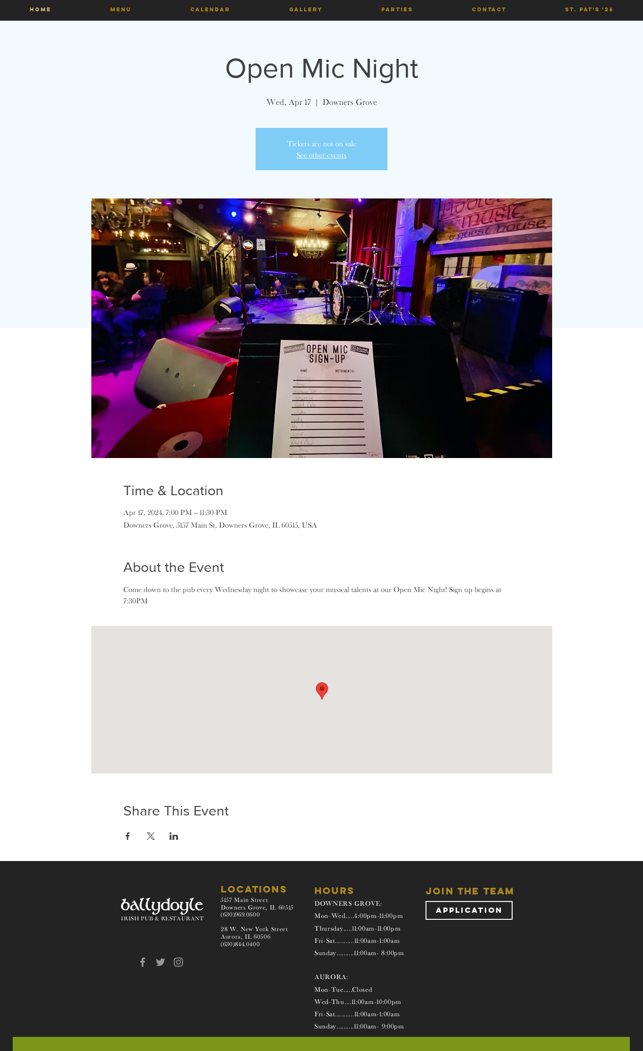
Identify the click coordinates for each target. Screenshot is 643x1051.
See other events (321, 154)
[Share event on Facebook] (127, 836)
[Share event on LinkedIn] (173, 836)
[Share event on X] (150, 836)
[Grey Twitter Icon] (160, 962)
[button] (120, 9)
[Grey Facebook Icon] (143, 962)
